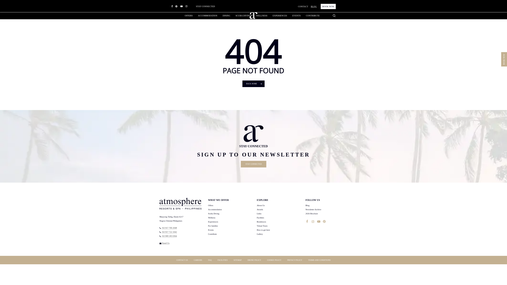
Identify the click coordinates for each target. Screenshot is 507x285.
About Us (261, 205)
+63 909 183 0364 (169, 236)
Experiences (213, 222)
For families (213, 226)
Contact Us (182, 260)
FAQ (210, 260)
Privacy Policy (294, 260)
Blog (307, 205)
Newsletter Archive (313, 209)
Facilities (260, 218)
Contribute (212, 234)
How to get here (263, 230)
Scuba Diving (213, 214)
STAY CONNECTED (205, 6)
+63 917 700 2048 (169, 228)
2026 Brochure (312, 214)
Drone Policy (254, 260)
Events (211, 230)
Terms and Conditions (319, 260)
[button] (253, 164)
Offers (210, 205)
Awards (260, 209)
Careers (198, 260)
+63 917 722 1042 (169, 232)
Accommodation (215, 209)
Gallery (260, 234)
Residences (261, 222)
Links (259, 214)
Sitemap (238, 260)
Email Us (166, 243)
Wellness (211, 218)
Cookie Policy (274, 260)
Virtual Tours (262, 226)
